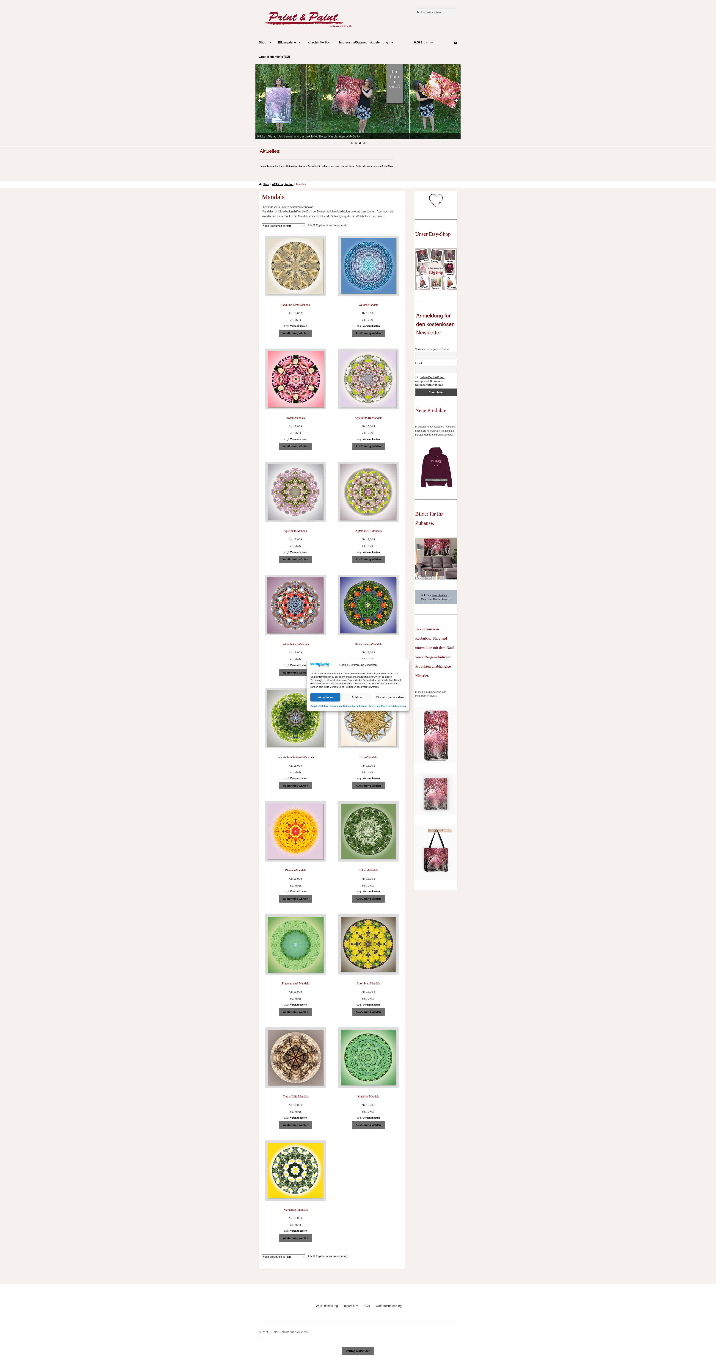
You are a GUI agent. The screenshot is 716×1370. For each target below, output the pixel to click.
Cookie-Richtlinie (319, 706)
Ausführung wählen (295, 333)
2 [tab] (356, 143)
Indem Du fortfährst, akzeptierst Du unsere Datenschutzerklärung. (430, 381)
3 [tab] (360, 143)
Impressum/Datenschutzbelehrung (348, 706)
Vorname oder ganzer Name (432, 349)
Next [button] (456, 101)
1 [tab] (352, 143)
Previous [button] (260, 101)
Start (266, 184)
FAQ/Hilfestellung (326, 1306)
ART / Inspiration (282, 184)
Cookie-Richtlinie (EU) (274, 56)
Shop (262, 42)
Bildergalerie (287, 42)
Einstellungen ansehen (390, 697)
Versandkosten (298, 326)
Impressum (350, 1306)
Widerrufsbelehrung (389, 1306)
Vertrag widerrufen (358, 1350)
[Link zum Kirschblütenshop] (358, 101)
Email (418, 363)
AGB (367, 1306)
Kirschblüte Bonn (319, 42)
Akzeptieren (325, 697)
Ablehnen (357, 697)
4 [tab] (364, 143)
